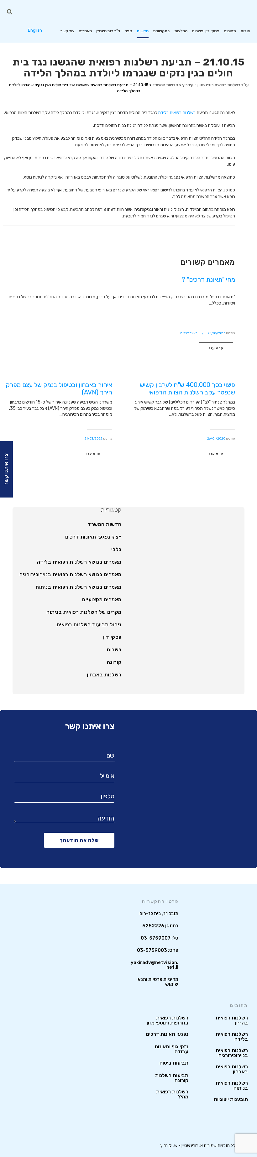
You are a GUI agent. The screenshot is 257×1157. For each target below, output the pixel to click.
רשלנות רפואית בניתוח (232, 1086)
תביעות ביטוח (174, 1063)
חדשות (143, 31)
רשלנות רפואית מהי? (172, 1094)
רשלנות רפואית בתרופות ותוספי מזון (167, 1020)
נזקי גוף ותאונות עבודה (171, 1049)
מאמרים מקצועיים (102, 599)
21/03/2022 (93, 438)
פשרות (114, 649)
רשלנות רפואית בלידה (177, 112)
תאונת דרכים (188, 333)
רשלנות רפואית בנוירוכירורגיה (232, 1053)
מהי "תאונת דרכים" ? (208, 279)
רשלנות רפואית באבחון (232, 1069)
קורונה (114, 662)
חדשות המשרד (105, 524)
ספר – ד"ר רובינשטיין (114, 31)
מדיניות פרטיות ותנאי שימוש (157, 982)
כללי (116, 549)
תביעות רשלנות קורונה (171, 1078)
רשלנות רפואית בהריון (232, 1020)
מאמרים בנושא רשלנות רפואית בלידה (79, 562)
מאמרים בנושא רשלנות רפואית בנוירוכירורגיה (70, 574)
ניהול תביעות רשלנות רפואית (89, 624)
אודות (245, 31)
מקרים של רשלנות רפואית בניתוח (84, 612)
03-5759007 (155, 938)
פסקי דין (112, 637)
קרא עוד (215, 348)
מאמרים (85, 31)
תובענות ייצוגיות (231, 1099)
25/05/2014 (216, 333)
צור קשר (67, 31)
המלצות (180, 31)
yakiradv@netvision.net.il (154, 965)
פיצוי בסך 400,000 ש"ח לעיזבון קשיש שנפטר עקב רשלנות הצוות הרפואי (187, 388)
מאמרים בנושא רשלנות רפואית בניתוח (79, 587)
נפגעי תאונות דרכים (167, 1034)
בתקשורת (161, 31)
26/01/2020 (216, 438)
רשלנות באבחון (104, 674)
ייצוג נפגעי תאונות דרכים (93, 536)
